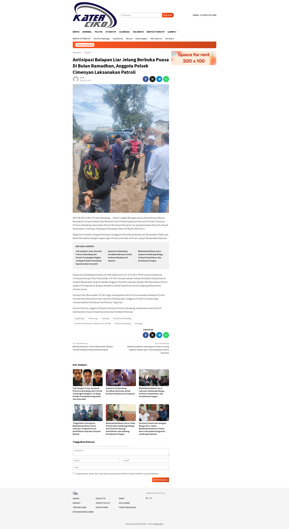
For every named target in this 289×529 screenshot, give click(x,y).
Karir (121, 498)
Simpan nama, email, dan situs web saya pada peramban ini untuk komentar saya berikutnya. (117, 473)
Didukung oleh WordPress (135, 524)
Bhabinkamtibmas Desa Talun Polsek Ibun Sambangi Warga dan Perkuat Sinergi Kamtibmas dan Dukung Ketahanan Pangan (120, 428)
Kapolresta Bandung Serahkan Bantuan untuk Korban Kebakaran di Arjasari (120, 391)
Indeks (76, 498)
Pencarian (167, 15)
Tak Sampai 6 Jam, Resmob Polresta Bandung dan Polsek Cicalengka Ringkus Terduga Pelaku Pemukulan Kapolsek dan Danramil (89, 257)
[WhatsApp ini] (166, 79)
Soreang (138, 323)
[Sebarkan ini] (146, 79)
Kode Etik (101, 498)
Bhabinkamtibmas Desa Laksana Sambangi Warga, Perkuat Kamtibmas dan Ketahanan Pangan (152, 392)
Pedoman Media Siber (83, 512)
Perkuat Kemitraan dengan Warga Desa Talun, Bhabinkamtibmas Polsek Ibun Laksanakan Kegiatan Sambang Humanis (152, 428)
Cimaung (105, 318)
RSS (150, 498)
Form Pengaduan (127, 507)
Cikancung (93, 318)
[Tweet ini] (152, 79)
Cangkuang (79, 318)
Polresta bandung (123, 323)
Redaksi (76, 503)
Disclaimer (124, 503)
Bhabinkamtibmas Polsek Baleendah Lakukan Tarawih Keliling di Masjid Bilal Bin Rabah (93, 346)
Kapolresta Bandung (122, 318)
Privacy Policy (103, 503)
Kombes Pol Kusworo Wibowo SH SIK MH (92, 323)
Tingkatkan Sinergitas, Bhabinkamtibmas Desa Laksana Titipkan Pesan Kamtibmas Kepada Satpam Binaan (87, 428)
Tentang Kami (79, 507)
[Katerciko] (95, 14)
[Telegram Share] (159, 79)
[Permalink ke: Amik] (76, 79)
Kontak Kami (102, 507)
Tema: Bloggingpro (156, 524)
